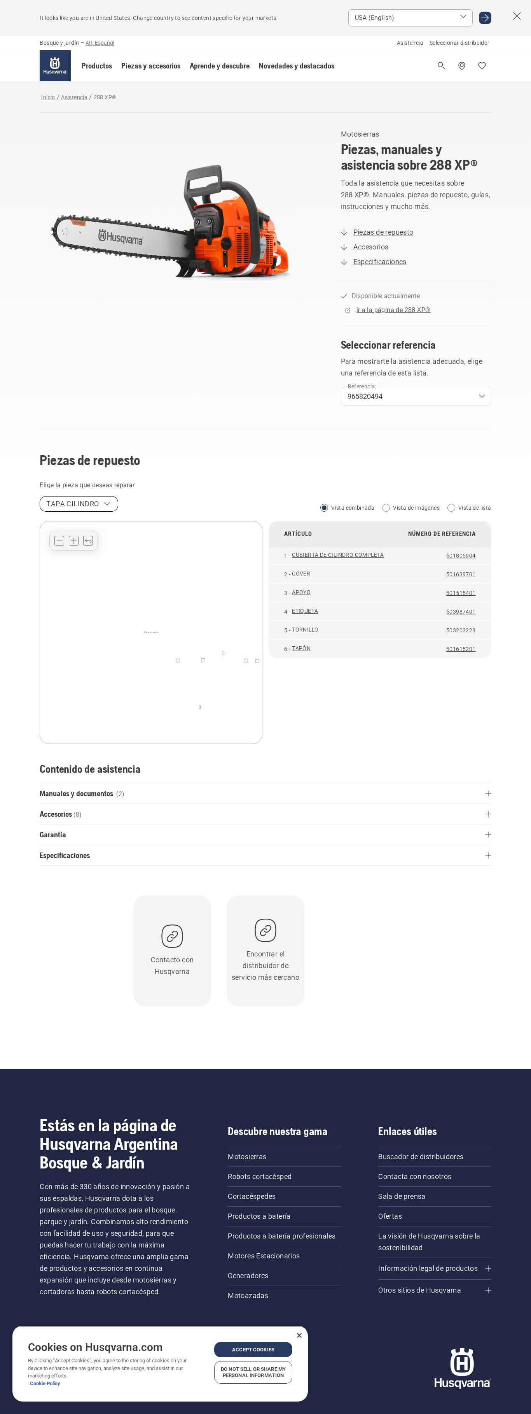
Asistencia (410, 43)
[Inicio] (55, 65)
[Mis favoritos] (482, 65)
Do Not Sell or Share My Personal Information (253, 1372)
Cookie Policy (45, 1383)
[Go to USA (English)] (485, 18)
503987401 (461, 612)
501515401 (461, 593)
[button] (97, 65)
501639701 (461, 574)
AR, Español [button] (100, 43)
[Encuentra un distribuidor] (461, 65)
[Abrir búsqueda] (441, 65)
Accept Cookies (253, 1350)
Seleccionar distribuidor (460, 43)
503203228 (461, 630)
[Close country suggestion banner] (517, 16)
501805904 (461, 556)
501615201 (461, 649)
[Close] (299, 1335)
